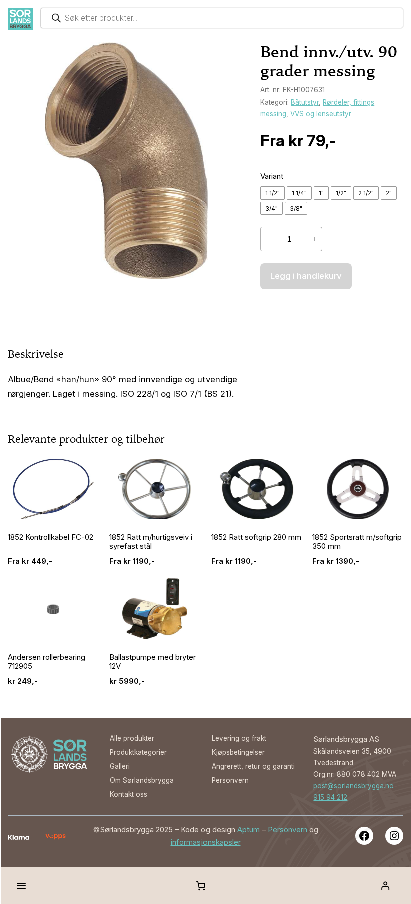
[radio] (272, 193)
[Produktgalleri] (126, 160)
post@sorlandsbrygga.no (353, 786)
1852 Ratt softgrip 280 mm (256, 537)
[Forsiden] (20, 19)
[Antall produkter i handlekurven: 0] (201, 886)
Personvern (287, 829)
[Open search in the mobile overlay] (221, 18)
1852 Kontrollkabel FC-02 (50, 537)
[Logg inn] (385, 885)
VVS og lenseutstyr (320, 114)
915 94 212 (330, 797)
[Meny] (21, 886)
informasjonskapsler (206, 842)
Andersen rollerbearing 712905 (46, 661)
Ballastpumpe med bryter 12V (152, 661)
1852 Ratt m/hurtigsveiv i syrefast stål (150, 541)
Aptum (248, 829)
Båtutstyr (305, 102)
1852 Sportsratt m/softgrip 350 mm (357, 541)
